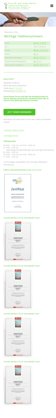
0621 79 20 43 (40, 43)
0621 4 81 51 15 (41, 65)
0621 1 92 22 (40, 58)
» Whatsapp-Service (11, 135)
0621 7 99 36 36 (41, 50)
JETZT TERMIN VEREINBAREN (19, 112)
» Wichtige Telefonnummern (14, 130)
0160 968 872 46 (19, 91)
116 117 (38, 61)
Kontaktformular (38, 96)
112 (36, 54)
